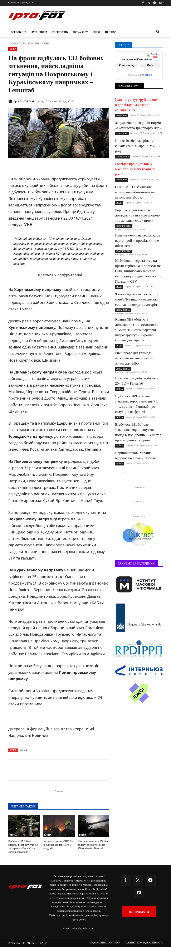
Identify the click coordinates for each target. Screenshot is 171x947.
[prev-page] (117, 472)
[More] (109, 770)
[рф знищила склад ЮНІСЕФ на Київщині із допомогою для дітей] (58, 826)
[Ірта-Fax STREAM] (11, 101)
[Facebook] (143, 3)
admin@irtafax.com (83, 928)
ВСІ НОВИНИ (31, 43)
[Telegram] (154, 3)
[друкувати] (100, 770)
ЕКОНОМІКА (122, 156)
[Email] (90, 770)
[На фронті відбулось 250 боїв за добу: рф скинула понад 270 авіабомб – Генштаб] (93, 826)
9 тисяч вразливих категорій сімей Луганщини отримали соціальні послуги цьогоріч (136, 299)
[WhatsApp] (80, 770)
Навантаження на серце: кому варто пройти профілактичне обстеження (138, 240)
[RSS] (148, 3)
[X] (61, 770)
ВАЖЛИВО (121, 115)
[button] (158, 32)
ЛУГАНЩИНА (123, 310)
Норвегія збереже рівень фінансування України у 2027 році (137, 146)
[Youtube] (160, 3)
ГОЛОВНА (14, 43)
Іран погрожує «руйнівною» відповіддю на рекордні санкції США (137, 105)
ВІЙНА (46, 43)
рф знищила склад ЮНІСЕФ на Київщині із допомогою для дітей (58, 845)
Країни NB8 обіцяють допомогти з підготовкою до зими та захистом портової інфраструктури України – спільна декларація (136, 329)
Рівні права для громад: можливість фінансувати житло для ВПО (134, 358)
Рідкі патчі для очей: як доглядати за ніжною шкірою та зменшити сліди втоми (137, 215)
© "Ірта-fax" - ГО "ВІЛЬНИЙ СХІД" (27, 943)
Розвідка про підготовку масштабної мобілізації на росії (135, 169)
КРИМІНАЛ (121, 133)
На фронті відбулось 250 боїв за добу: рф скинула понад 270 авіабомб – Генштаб (93, 845)
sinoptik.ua (146, 75)
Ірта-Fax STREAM (24, 101)
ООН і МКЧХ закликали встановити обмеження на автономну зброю (135, 192)
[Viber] (71, 770)
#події (23, 750)
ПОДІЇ (119, 203)
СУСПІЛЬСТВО (123, 226)
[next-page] (124, 472)
